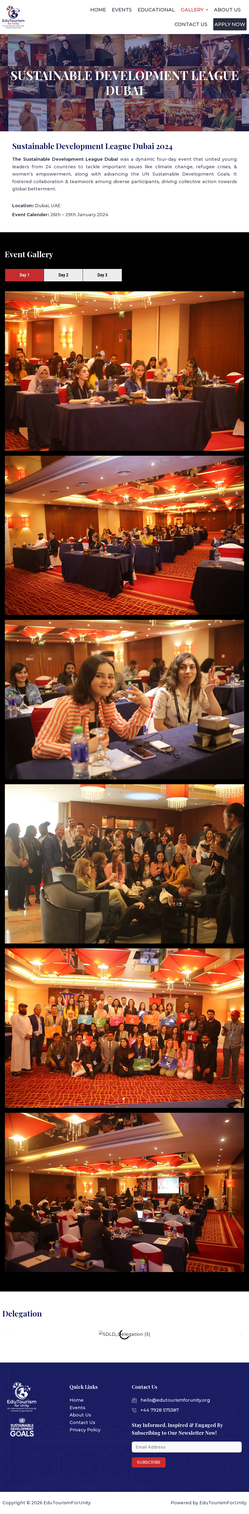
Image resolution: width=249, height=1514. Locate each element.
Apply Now (229, 24)
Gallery (192, 10)
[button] (8, 1334)
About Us (227, 10)
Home (98, 10)
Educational (156, 10)
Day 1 (24, 274)
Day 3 (102, 274)
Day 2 (63, 274)
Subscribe (148, 1462)
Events (122, 10)
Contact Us (191, 24)
